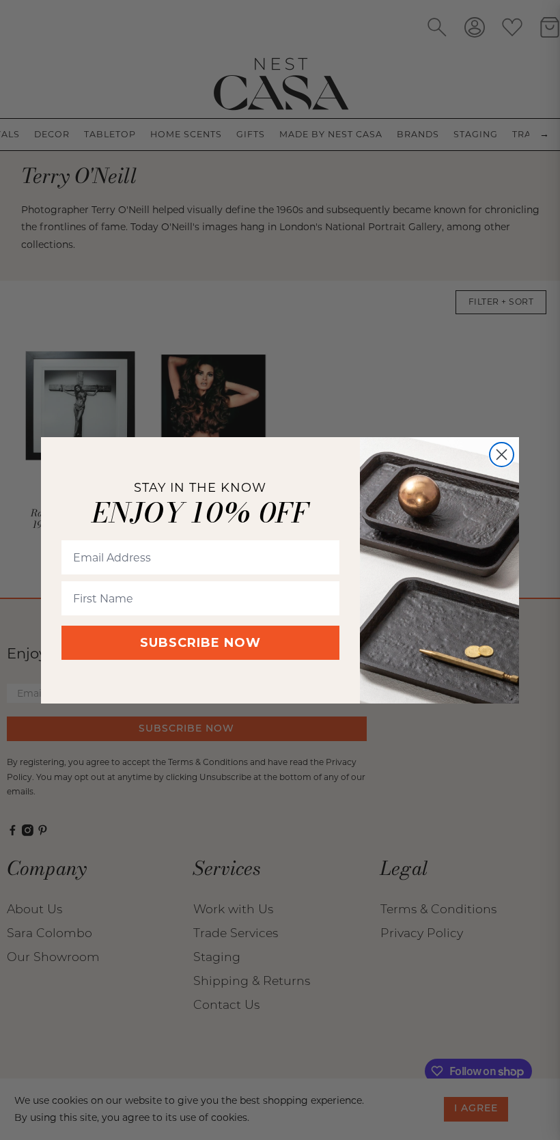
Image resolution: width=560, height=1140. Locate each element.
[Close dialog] (502, 455)
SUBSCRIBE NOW (200, 642)
